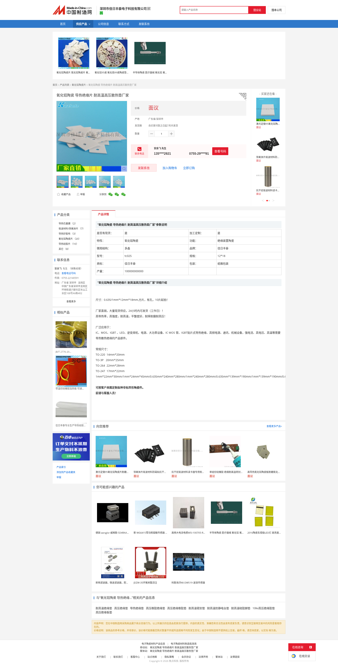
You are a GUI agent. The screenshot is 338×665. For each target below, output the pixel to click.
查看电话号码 (69, 273)
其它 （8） (64, 249)
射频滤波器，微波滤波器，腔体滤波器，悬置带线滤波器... (126, 582)
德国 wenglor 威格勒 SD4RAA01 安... (115, 532)
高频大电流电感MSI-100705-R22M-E (191, 532)
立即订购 (189, 168)
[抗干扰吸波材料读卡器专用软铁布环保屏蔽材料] (268, 176)
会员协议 (186, 657)
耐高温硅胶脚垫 (240, 608)
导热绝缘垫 (137, 608)
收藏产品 (66, 194)
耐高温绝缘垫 (104, 608)
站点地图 (152, 657)
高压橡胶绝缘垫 (155, 608)
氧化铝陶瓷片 (79, 85)
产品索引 (61, 467)
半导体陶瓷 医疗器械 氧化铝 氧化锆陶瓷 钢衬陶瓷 (158, 72)
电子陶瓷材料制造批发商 (184, 643)
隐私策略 (169, 657)
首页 (55, 85)
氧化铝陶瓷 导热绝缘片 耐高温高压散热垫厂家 (174, 647)
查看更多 (71, 301)
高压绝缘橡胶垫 (176, 608)
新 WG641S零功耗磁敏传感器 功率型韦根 (155, 532)
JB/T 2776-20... (63, 351)
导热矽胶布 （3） (68, 233)
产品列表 (64, 85)
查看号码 (220, 151)
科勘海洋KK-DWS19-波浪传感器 (188, 582)
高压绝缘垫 (121, 608)
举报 (82, 194)
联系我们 (118, 657)
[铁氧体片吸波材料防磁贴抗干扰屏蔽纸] (268, 143)
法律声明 (203, 657)
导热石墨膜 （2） (68, 223)
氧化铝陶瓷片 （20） (70, 238)
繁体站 (219, 657)
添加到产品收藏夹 (66, 472)
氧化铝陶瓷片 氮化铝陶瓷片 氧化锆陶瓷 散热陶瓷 (82, 72)
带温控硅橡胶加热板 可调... (70, 388)
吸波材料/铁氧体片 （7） (72, 228)
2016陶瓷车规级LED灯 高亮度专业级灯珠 (269, 532)
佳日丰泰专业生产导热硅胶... (70, 425)
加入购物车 (170, 168)
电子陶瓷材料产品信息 (153, 643)
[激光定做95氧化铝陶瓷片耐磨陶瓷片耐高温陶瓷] (268, 109)
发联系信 (144, 168)
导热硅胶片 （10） (68, 244)
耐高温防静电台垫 (218, 608)
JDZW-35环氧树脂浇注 (145, 582)
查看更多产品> (274, 426)
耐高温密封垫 (197, 608)
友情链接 (235, 657)
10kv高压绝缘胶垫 (264, 608)
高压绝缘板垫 (104, 612)
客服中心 (135, 657)
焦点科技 (173, 661)
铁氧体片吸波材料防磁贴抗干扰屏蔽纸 (276, 157)
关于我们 (101, 657)
